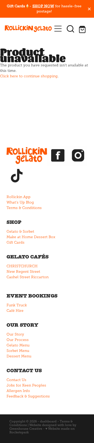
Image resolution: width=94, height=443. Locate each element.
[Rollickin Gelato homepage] (28, 29)
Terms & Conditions (24, 208)
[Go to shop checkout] (83, 28)
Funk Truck (17, 305)
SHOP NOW (43, 6)
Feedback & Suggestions (28, 396)
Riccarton (40, 277)
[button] (70, 28)
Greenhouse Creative (25, 429)
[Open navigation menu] (58, 28)
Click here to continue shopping (29, 76)
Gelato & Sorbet (20, 231)
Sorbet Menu (18, 351)
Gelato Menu (18, 345)
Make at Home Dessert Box (31, 237)
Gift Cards (16, 242)
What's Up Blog (20, 202)
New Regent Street (23, 272)
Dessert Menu (19, 356)
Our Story (15, 334)
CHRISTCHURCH (22, 266)
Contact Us (16, 380)
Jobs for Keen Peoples (26, 385)
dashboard (48, 421)
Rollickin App (19, 197)
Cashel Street (18, 277)
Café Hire (15, 311)
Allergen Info (18, 391)
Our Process (18, 340)
